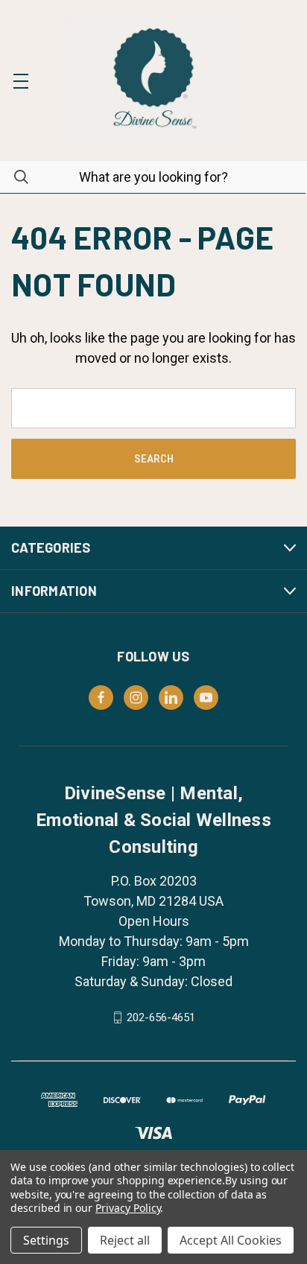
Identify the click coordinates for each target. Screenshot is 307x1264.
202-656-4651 (161, 1017)
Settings (46, 1240)
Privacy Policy (127, 1208)
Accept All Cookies (231, 1240)
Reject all (125, 1240)
